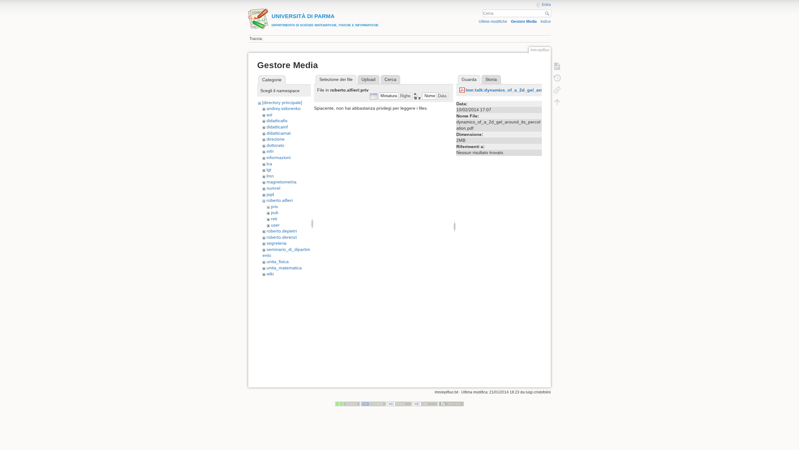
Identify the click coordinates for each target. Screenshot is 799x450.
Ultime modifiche (493, 21)
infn (270, 151)
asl (269, 114)
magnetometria (282, 181)
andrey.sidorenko (284, 108)
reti (274, 218)
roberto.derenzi (282, 237)
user (275, 225)
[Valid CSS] (425, 404)
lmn (270, 175)
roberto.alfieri (280, 200)
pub (274, 212)
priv (274, 206)
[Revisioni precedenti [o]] (557, 78)
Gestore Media (524, 21)
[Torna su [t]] (557, 102)
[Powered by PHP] (373, 404)
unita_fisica (278, 261)
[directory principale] (282, 102)
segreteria (277, 243)
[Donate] (347, 404)
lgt (269, 169)
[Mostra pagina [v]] (557, 66)
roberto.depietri (282, 230)
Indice (546, 21)
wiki (270, 273)
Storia (491, 79)
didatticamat (279, 133)
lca (269, 163)
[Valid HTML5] (399, 404)
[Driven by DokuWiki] (451, 404)
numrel (273, 188)
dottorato (275, 145)
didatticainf (277, 126)
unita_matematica (284, 267)
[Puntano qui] (557, 90)
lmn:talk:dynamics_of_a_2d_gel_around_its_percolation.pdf (530, 90)
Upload (368, 79)
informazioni (279, 157)
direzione (276, 139)
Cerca (548, 13)
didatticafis (277, 120)
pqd (270, 194)
